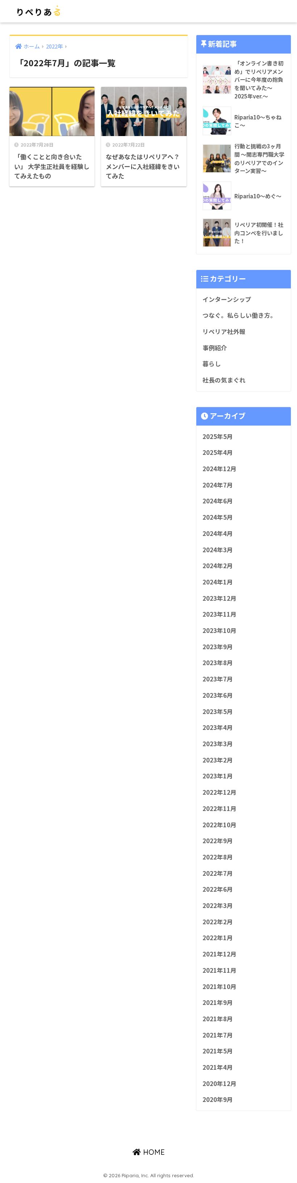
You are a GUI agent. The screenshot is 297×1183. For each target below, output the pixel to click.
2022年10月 (219, 824)
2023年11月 (219, 614)
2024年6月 (217, 501)
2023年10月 (219, 630)
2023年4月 (217, 727)
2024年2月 (217, 565)
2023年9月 (217, 646)
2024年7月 (217, 485)
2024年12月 (219, 468)
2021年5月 (217, 1051)
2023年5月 (217, 711)
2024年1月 (217, 582)
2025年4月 (217, 452)
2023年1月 (217, 776)
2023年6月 (217, 695)
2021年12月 (219, 954)
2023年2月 (217, 760)
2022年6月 (217, 889)
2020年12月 (219, 1083)
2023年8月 (217, 662)
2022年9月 (217, 840)
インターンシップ (226, 299)
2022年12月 (219, 792)
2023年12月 (219, 598)
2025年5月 (217, 436)
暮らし (211, 363)
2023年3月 (217, 743)
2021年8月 (217, 1018)
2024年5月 (217, 517)
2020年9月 (217, 1099)
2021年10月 (219, 986)
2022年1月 (217, 937)
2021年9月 (217, 1002)
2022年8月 (217, 857)
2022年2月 (217, 921)
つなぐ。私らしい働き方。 (239, 315)
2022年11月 (219, 808)
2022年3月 (217, 905)
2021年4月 (217, 1067)
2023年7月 (217, 679)
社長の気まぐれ (224, 380)
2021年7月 (217, 1035)
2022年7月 (217, 873)
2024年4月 (217, 533)
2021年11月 (219, 970)
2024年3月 (217, 549)
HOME (153, 1152)
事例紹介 (214, 347)
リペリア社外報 (224, 331)
